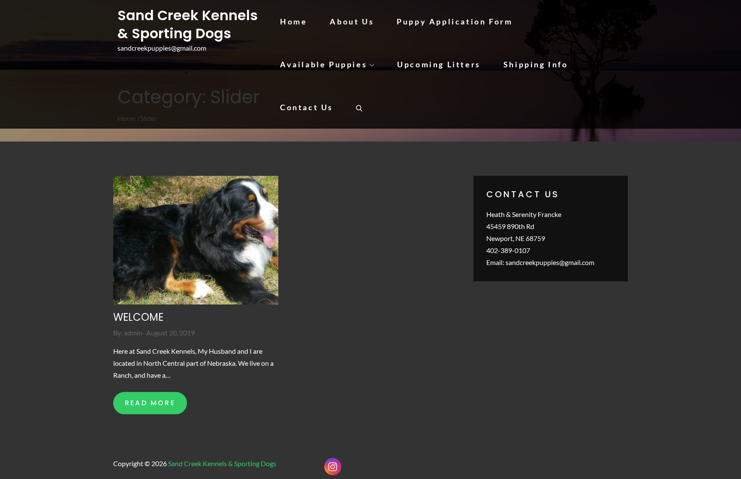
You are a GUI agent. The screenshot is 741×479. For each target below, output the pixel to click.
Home (293, 21)
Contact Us (306, 107)
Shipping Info (535, 64)
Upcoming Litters (439, 64)
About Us (352, 21)
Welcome (138, 317)
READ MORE (150, 403)
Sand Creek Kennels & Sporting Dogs (187, 24)
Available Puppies (323, 64)
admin (133, 332)
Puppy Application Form (454, 21)
